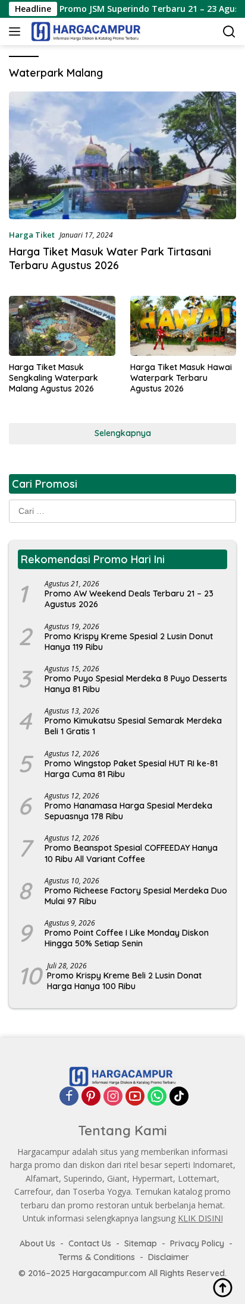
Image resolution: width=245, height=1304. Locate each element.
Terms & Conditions (96, 1257)
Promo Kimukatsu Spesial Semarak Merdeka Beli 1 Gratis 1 (133, 726)
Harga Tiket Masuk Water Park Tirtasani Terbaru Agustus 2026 (110, 258)
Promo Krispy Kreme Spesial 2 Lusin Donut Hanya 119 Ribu (129, 641)
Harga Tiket (32, 234)
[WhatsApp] (157, 1096)
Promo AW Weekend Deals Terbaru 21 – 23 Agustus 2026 (129, 599)
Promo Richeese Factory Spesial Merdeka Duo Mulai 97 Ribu (136, 896)
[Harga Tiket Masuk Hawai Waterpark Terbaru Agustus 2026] (183, 325)
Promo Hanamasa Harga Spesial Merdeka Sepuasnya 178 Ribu (128, 811)
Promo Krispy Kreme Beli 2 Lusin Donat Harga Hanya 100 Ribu (124, 981)
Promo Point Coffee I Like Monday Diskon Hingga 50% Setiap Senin (127, 938)
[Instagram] (112, 1096)
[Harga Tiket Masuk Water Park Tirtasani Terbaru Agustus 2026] (122, 155)
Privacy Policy (197, 1243)
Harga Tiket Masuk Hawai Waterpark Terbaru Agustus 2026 (181, 378)
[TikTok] (179, 1096)
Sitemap (140, 1243)
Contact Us (89, 1243)
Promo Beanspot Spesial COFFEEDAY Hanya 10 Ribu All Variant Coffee (131, 853)
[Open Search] (229, 32)
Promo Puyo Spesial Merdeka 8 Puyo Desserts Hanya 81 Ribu (136, 683)
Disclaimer (168, 1257)
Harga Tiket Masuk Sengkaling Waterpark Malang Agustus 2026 (53, 378)
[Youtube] (135, 1096)
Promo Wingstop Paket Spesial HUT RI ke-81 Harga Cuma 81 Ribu (131, 768)
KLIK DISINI (200, 1218)
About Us (37, 1243)
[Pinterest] (90, 1096)
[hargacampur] (84, 31)
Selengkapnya (123, 433)
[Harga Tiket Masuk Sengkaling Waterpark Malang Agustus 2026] (62, 325)
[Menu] (17, 31)
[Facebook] (68, 1096)
